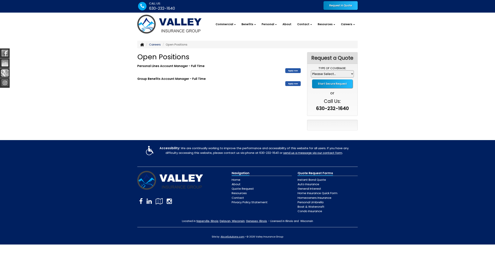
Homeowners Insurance (314, 198)
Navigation (240, 173)
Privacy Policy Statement (250, 202)
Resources (239, 193)
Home (236, 180)
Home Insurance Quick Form (317, 193)
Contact (238, 198)
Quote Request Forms (315, 173)
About (286, 24)
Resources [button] (325, 24)
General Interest (309, 189)
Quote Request (243, 189)
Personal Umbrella (310, 202)
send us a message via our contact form (312, 153)
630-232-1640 (162, 8)
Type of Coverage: (332, 68)
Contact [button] (303, 24)
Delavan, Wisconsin (232, 221)
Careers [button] (347, 24)
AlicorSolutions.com (232, 236)
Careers (155, 44)
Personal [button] (268, 24)
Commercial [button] (225, 24)
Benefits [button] (248, 24)
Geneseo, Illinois (256, 221)
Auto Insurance (308, 184)
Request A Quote (340, 5)
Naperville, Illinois (207, 221)
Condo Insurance (310, 211)
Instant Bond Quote (312, 180)
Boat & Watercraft (311, 207)
